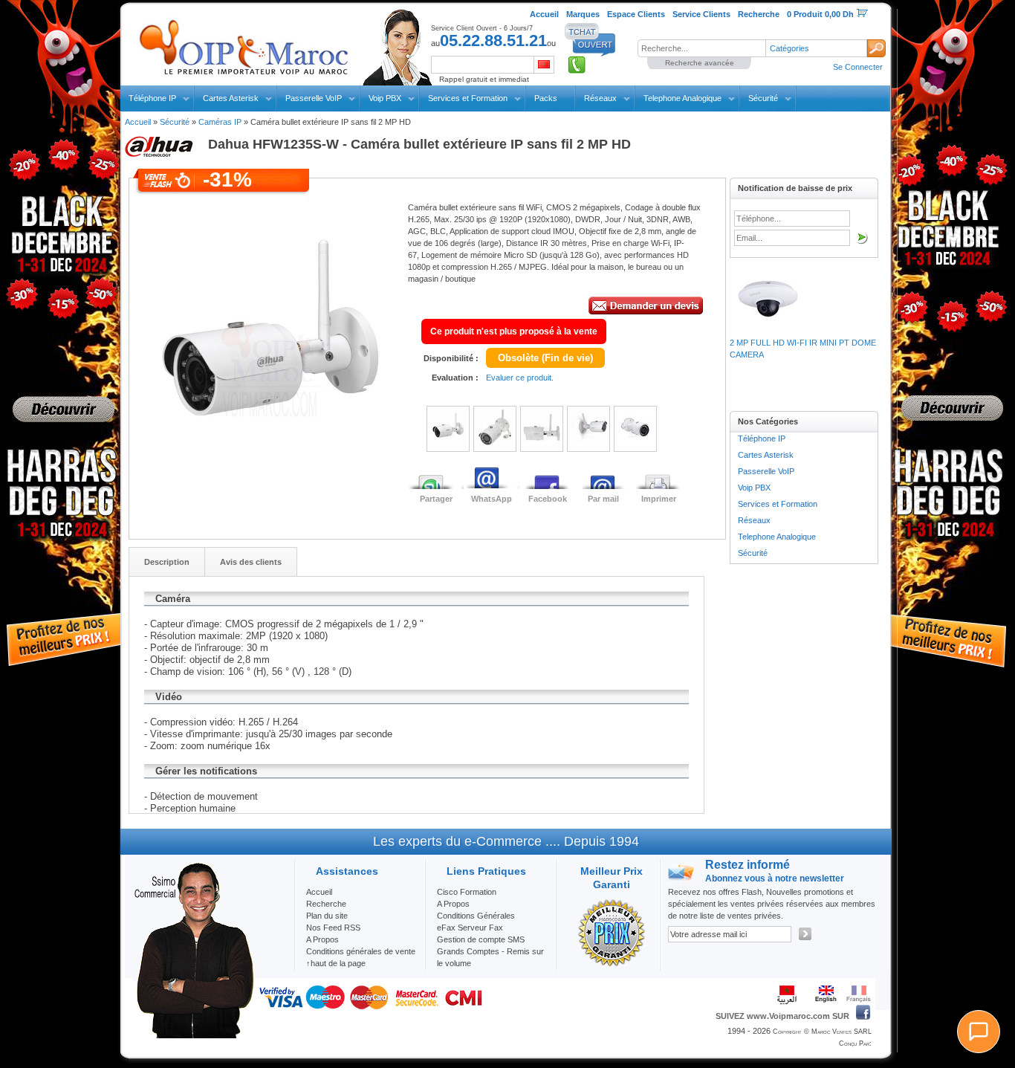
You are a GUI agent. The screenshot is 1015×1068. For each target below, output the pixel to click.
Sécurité (763, 98)
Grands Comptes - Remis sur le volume (490, 957)
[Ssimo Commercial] (193, 1035)
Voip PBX (385, 98)
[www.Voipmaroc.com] (243, 44)
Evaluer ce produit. (520, 377)
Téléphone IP (152, 98)
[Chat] (978, 1031)
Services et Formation (467, 98)
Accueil (138, 121)
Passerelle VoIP (313, 98)
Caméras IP (219, 121)
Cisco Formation (466, 891)
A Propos (453, 903)
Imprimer (658, 498)
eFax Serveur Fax (470, 927)
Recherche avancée (699, 63)
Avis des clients (251, 561)
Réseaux (600, 98)
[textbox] (701, 48)
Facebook (547, 498)
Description (166, 561)
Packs (545, 98)
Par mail (603, 498)
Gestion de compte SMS (481, 939)
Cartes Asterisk (231, 98)
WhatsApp (491, 498)
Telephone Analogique (682, 98)
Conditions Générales (476, 915)
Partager (436, 498)
